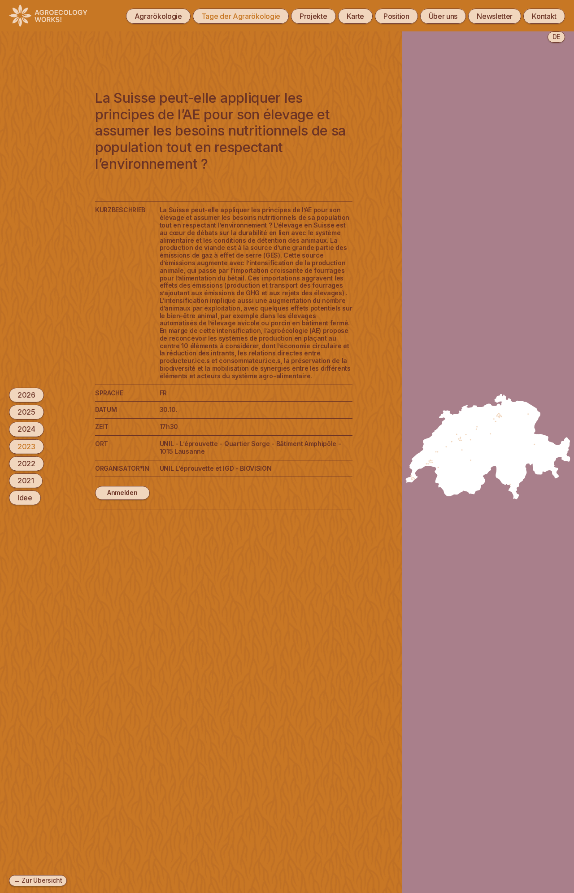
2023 (26, 446)
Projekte (313, 16)
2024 (26, 429)
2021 (25, 480)
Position (396, 16)
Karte (355, 16)
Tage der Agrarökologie (240, 16)
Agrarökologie (158, 16)
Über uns (443, 16)
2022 (26, 463)
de (556, 36)
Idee (24, 497)
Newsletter (495, 16)
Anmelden (122, 492)
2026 (26, 394)
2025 (26, 411)
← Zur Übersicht (38, 880)
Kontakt (544, 16)
